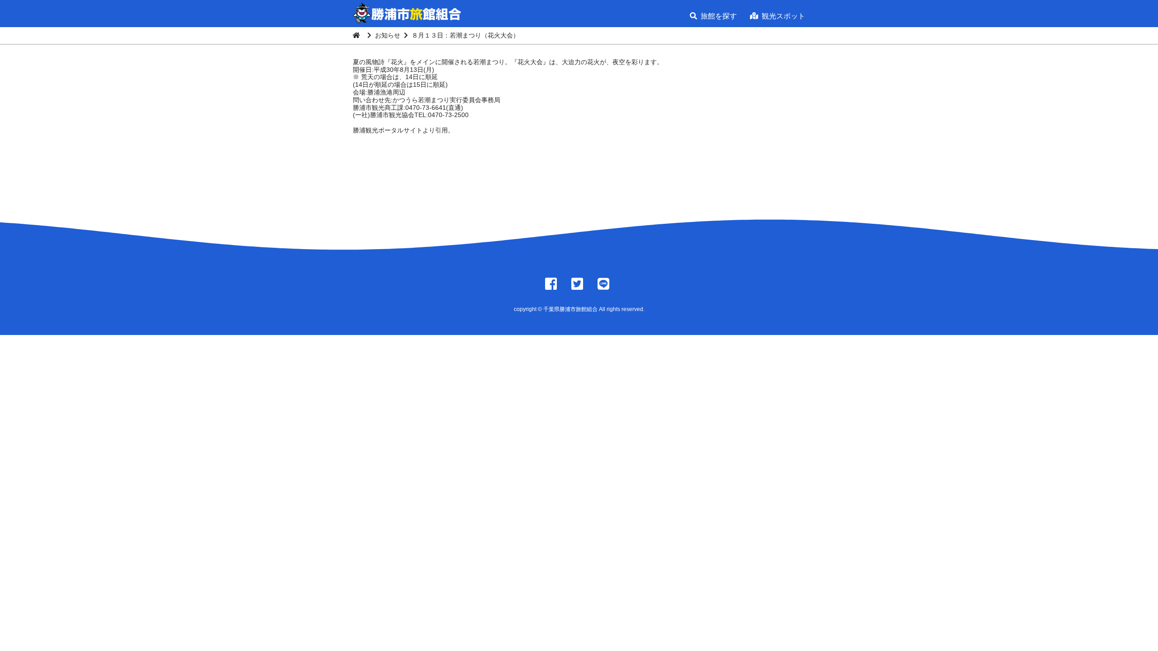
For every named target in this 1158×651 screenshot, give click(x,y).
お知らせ (387, 35)
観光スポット (783, 16)
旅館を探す (719, 16)
